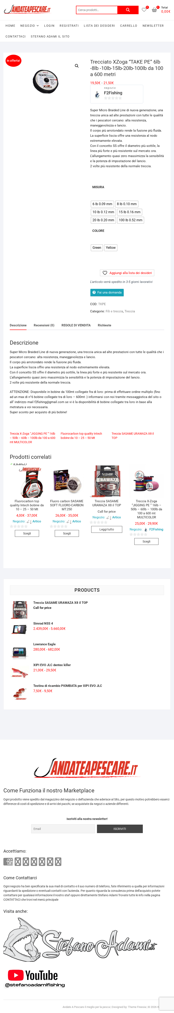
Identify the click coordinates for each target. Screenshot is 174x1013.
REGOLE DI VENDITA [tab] (76, 325)
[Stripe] (50, 861)
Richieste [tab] (104, 325)
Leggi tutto (107, 529)
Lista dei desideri (99, 25)
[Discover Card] (42, 861)
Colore (98, 231)
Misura (98, 187)
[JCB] (58, 861)
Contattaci (16, 36)
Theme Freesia (137, 1007)
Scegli (27, 533)
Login (49, 25)
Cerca (128, 10)
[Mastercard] (18, 861)
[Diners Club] (34, 861)
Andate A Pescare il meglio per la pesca (86, 1007)
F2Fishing (113, 92)
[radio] (102, 204)
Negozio (27, 25)
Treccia (130, 311)
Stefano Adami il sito (50, 36)
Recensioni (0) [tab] (44, 325)
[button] (77, 66)
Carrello (128, 25)
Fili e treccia (114, 311)
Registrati (69, 25)
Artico (36, 521)
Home (10, 25)
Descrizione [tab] (18, 325)
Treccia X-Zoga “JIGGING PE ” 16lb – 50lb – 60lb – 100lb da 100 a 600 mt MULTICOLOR (32, 438)
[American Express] (8, 862)
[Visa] (26, 861)
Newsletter (153, 25)
